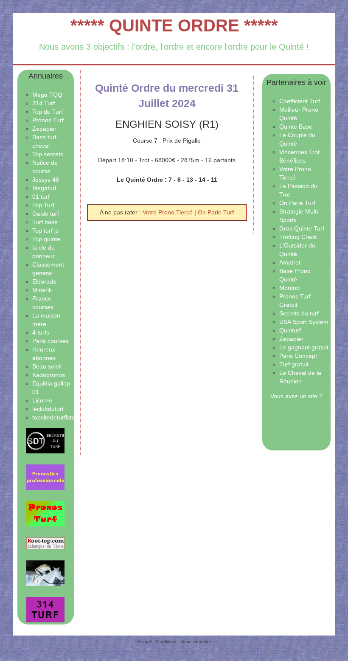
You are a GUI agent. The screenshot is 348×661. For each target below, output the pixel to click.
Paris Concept (298, 355)
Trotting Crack (298, 236)
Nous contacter (196, 641)
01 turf (41, 196)
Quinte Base (295, 126)
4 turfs (40, 332)
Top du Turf (47, 111)
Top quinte (46, 239)
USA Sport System (303, 321)
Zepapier (44, 128)
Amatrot (289, 262)
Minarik (42, 290)
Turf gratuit (294, 364)
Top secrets (47, 154)
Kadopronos (48, 374)
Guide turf (45, 213)
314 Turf (43, 103)
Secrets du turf (299, 313)
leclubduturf (48, 408)
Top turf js (45, 230)
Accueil (145, 641)
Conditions (165, 641)
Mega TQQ (47, 94)
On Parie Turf (216, 212)
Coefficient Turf (299, 101)
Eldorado (44, 281)
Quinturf (290, 330)
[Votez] (45, 440)
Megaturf (44, 188)
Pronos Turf (48, 120)
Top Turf (43, 205)
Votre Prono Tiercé (168, 212)
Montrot (289, 287)
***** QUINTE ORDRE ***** (174, 25)
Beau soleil (47, 366)
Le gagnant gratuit (303, 347)
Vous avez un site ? (296, 396)
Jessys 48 (45, 179)
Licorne (42, 400)
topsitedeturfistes (55, 417)
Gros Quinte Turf (301, 228)
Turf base (45, 222)
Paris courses (50, 341)
